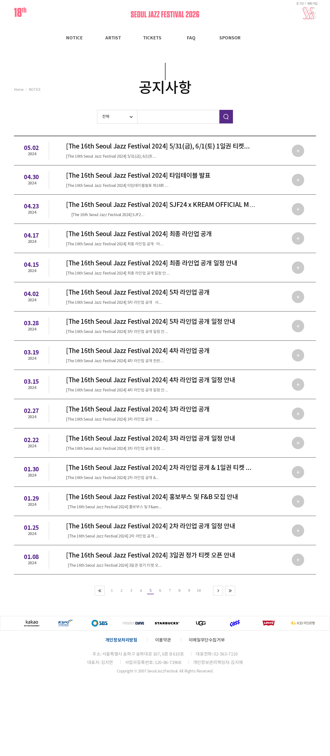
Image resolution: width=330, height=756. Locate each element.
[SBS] (99, 623)
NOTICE (74, 38)
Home (18, 90)
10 (199, 590)
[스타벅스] (167, 623)
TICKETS (152, 38)
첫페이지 (100, 590)
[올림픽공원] (65, 623)
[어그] (201, 623)
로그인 (300, 3)
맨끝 (230, 590)
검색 (226, 116)
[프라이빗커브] (133, 623)
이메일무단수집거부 (207, 640)
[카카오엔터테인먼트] (31, 623)
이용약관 (163, 640)
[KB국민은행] (302, 623)
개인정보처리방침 (121, 640)
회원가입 (312, 3)
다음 (218, 590)
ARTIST (113, 38)
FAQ (191, 38)
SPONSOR (230, 38)
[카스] (234, 623)
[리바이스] (268, 623)
